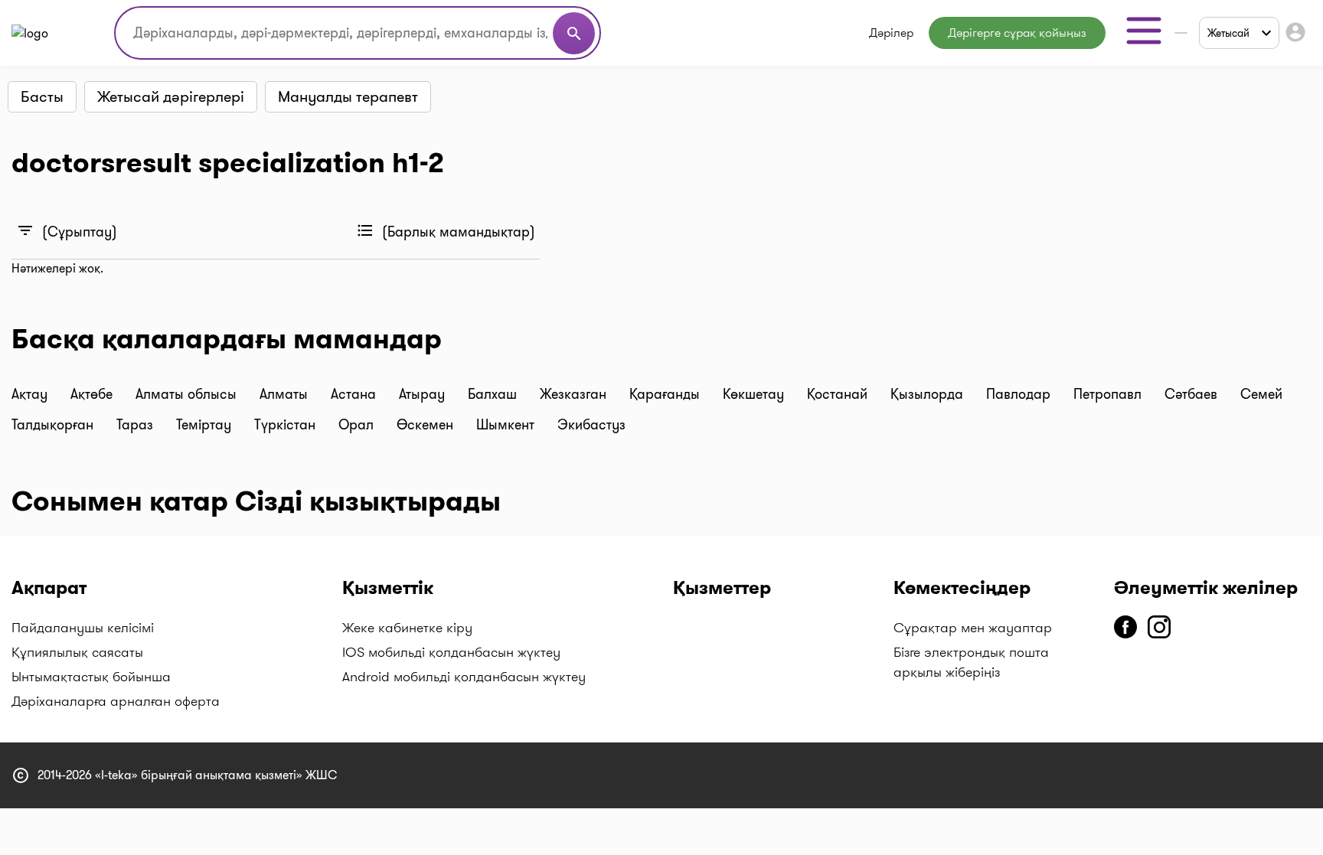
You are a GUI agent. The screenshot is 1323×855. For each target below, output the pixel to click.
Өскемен (427, 425)
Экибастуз (591, 425)
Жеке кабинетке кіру (407, 628)
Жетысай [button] (1228, 33)
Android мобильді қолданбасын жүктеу (464, 677)
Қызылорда (928, 394)
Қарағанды (666, 394)
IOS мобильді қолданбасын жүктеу (451, 652)
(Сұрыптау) (66, 231)
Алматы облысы (188, 394)
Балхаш (494, 394)
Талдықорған (54, 425)
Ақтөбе (93, 394)
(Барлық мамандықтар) (445, 231)
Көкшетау (755, 394)
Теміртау (205, 425)
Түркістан (286, 425)
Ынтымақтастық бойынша (91, 677)
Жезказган (575, 394)
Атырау (424, 394)
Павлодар (1020, 394)
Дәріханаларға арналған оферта (115, 701)
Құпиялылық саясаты (77, 652)
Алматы (286, 394)
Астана (355, 394)
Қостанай (839, 394)
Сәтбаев (1193, 394)
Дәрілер (891, 32)
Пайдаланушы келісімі (82, 628)
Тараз (136, 425)
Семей (1261, 394)
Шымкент (507, 425)
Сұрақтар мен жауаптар (972, 628)
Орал (357, 425)
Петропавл (1109, 394)
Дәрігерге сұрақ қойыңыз (1017, 32)
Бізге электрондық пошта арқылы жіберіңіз (971, 662)
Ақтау (31, 394)
